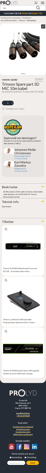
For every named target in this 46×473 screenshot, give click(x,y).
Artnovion (31, 20)
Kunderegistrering (23, 432)
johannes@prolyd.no (22, 156)
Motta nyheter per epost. (23, 453)
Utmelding (31, 457)
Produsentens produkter (11, 18)
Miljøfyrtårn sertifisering (23, 434)
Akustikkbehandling (8, 20)
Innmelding (17, 457)
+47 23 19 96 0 (20, 158)
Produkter (26, 18)
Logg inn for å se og (23, 13)
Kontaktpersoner (23, 429)
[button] (23, 187)
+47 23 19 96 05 (20, 171)
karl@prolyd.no (20, 168)
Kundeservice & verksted (23, 427)
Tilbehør (21, 20)
